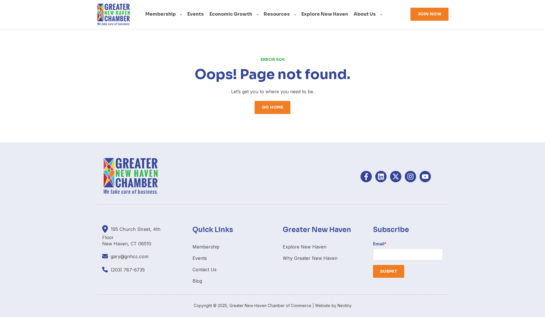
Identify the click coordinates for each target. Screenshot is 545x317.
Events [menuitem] (199, 258)
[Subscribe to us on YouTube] (425, 176)
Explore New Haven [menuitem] (304, 247)
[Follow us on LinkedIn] (381, 176)
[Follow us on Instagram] (410, 176)
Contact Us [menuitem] (204, 269)
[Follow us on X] (395, 176)
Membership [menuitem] (205, 247)
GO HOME (272, 107)
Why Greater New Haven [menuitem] (310, 258)
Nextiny (345, 305)
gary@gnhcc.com (129, 256)
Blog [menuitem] (197, 281)
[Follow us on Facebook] (366, 176)
